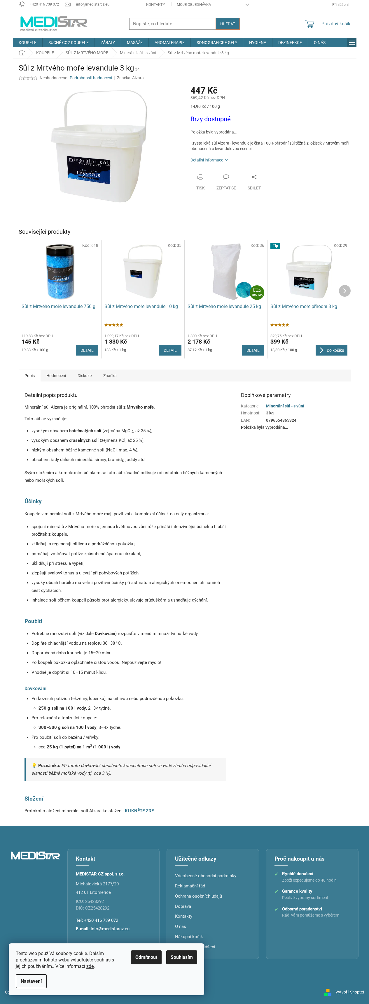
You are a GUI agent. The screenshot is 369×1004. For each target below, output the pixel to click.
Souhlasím (182, 957)
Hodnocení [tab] (56, 375)
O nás (180, 926)
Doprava (183, 906)
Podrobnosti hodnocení (91, 77)
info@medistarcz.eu (110, 928)
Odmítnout (146, 957)
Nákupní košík (189, 936)
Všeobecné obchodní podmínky (205, 875)
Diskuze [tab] (85, 375)
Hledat (227, 24)
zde (90, 966)
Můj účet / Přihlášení (195, 947)
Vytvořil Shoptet (349, 992)
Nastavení (31, 981)
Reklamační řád (190, 886)
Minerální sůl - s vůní (285, 406)
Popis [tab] (30, 375)
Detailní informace (206, 160)
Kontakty (155, 4)
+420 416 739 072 (101, 920)
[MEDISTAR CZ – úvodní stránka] (35, 855)
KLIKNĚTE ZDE (139, 810)
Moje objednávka (194, 4)
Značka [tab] (110, 375)
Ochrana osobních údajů (198, 896)
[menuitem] (27, 42)
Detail (87, 350)
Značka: (130, 77)
